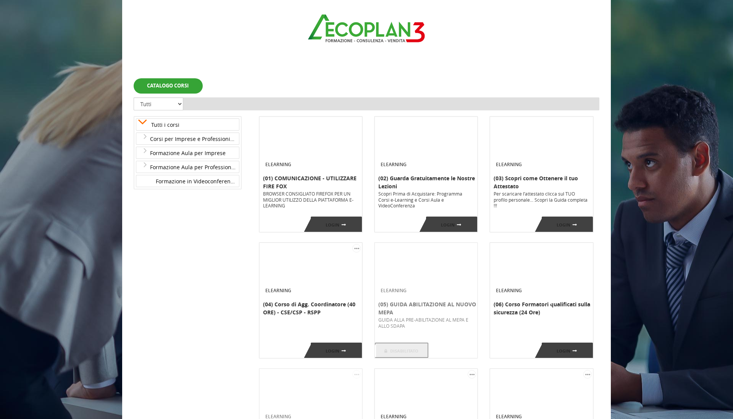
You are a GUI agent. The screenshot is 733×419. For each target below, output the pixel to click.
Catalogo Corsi (168, 85)
